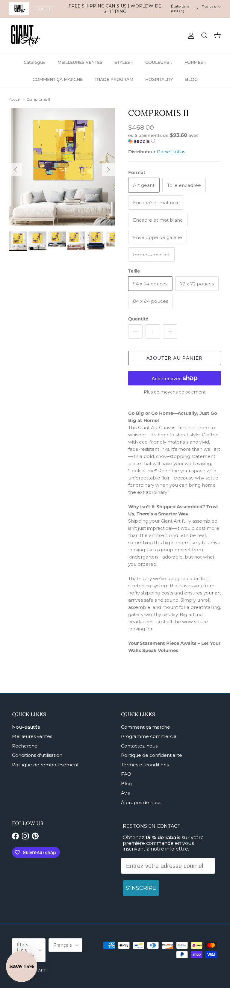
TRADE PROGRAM (114, 79)
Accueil (15, 99)
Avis (125, 793)
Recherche (24, 746)
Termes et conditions (145, 765)
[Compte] (190, 35)
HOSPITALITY (159, 79)
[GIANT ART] (25, 36)
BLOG (191, 79)
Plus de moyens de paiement (175, 392)
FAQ (126, 774)
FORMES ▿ (195, 62)
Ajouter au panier (174, 358)
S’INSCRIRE (141, 888)
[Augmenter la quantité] (170, 331)
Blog (126, 783)
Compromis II (38, 99)
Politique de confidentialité (151, 755)
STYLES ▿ (123, 62)
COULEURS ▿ (158, 62)
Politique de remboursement (45, 765)
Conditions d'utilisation (37, 755)
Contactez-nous (139, 746)
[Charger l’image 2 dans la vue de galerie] (62, 167)
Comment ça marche (145, 727)
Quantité (138, 319)
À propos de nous (141, 802)
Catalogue (35, 62)
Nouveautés (26, 727)
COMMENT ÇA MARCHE (58, 79)
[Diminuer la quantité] (135, 331)
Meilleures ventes (32, 736)
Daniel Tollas (171, 152)
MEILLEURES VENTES (80, 62)
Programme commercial (149, 736)
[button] (173, 138)
